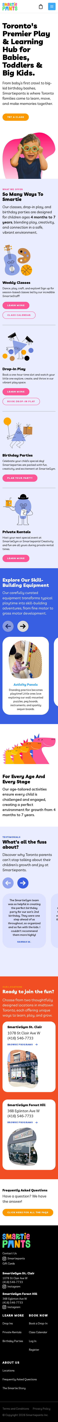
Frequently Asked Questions (19, 1379)
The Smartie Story (14, 1388)
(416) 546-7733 (20, 1038)
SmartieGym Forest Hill (19, 1294)
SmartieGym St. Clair (18, 1273)
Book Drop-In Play (21, 401)
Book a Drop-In (38, 1323)
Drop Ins (7, 1323)
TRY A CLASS (15, 117)
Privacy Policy (41, 1408)
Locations (8, 1370)
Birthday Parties (12, 1341)
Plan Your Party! (20, 478)
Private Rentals (11, 1332)
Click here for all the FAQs (27, 1212)
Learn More (16, 305)
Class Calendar (19, 315)
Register (34, 1349)
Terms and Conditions (15, 1408)
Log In (32, 1341)
